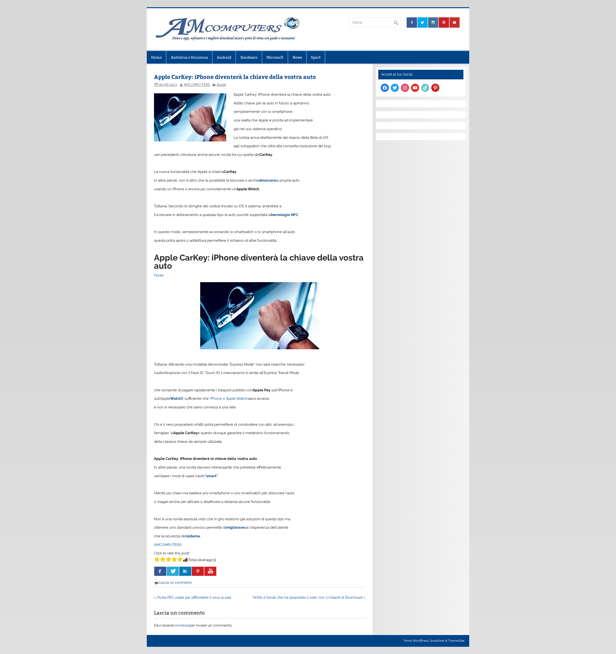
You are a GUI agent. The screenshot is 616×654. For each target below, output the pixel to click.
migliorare (235, 527)
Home (156, 57)
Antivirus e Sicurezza (189, 57)
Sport (316, 57)
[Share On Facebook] (160, 571)
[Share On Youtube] (210, 571)
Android (224, 57)
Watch (175, 398)
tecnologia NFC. (285, 215)
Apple (221, 85)
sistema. (193, 536)
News (297, 57)
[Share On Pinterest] (198, 571)
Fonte (159, 275)
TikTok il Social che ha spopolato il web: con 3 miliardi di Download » (308, 597)
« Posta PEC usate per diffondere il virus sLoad (192, 597)
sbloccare (267, 180)
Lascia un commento (175, 582)
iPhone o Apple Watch (228, 398)
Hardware (248, 57)
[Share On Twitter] (173, 571)
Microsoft (274, 57)
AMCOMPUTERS (197, 85)
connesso (181, 625)
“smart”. (211, 476)
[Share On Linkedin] (185, 571)
